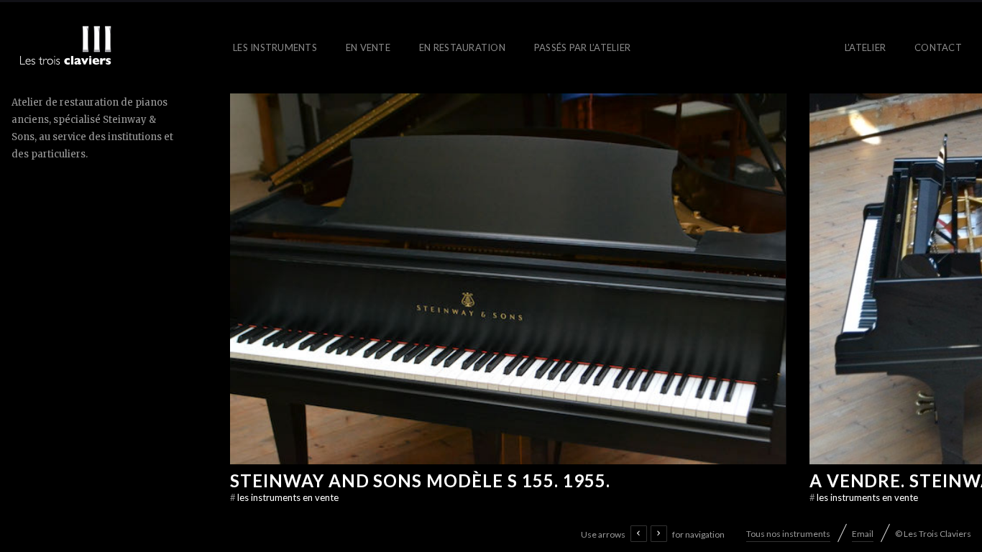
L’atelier (865, 47)
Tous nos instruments (788, 533)
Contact (938, 47)
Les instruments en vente (284, 497)
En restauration (462, 47)
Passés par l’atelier (582, 47)
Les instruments (275, 47)
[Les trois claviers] (65, 47)
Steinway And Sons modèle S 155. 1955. (420, 480)
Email (862, 533)
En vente (368, 47)
